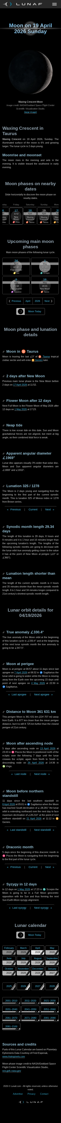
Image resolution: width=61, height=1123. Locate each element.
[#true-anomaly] (3, 632)
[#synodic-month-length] (3, 527)
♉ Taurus (44, 356)
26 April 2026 (36, 762)
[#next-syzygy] (3, 884)
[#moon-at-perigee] (3, 664)
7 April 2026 (20, 672)
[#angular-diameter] (3, 453)
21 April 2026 (34, 818)
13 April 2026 (48, 748)
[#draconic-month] (3, 847)
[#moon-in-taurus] (3, 351)
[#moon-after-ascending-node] (3, 743)
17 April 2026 (20, 384)
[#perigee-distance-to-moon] (3, 712)
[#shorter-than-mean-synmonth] (3, 573)
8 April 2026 (8, 804)
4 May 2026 (38, 683)
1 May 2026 (21, 409)
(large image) (30, 112)
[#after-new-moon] (3, 376)
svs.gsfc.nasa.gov (11, 1071)
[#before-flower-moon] (3, 401)
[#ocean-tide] (3, 425)
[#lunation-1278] (3, 486)
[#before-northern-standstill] (3, 791)
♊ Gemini (37, 360)
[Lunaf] (23, 4)
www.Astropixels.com (13, 1056)
